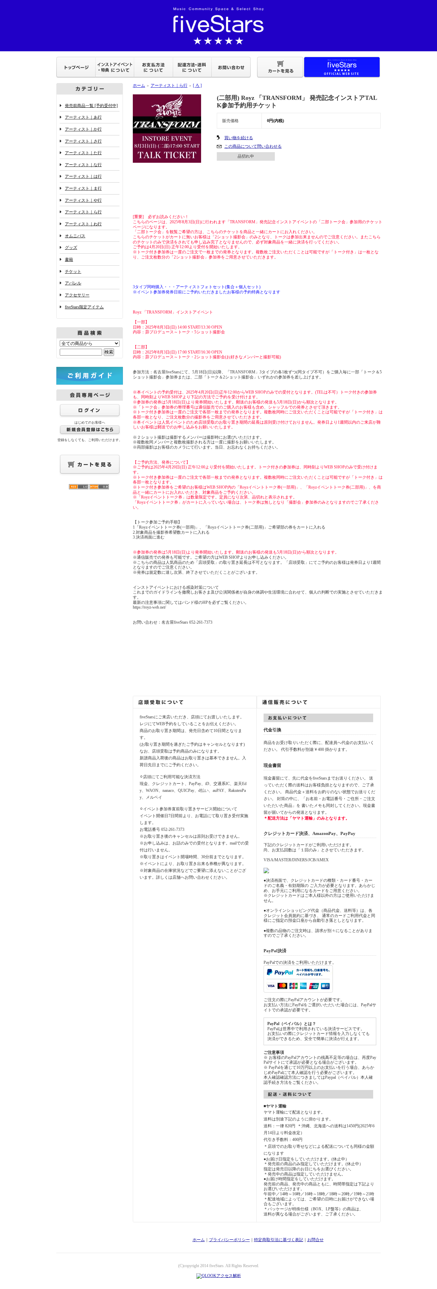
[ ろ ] (197, 85)
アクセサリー (77, 295)
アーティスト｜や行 (83, 200)
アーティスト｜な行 (83, 164)
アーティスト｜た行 (83, 152)
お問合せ (315, 1239)
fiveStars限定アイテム (84, 307)
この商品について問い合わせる (253, 146)
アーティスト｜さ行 (83, 141)
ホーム (139, 85)
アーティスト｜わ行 (83, 224)
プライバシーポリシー (229, 1239)
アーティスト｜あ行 (83, 117)
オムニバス (75, 236)
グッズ (71, 247)
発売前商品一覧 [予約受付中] (91, 105)
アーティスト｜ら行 (83, 212)
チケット (73, 271)
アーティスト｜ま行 (83, 188)
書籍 (69, 259)
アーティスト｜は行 (83, 176)
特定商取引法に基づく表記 (278, 1239)
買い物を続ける (238, 137)
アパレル (73, 283)
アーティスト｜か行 (83, 129)
